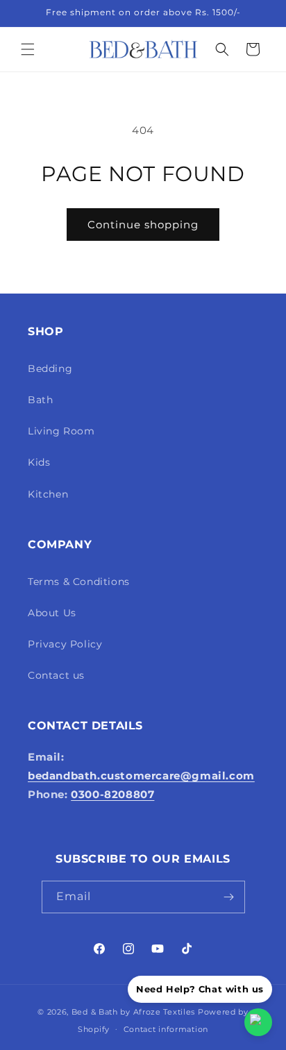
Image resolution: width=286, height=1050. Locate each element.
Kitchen (48, 494)
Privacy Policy (65, 644)
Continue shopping (143, 224)
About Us (52, 613)
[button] (27, 49)
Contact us (56, 675)
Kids (39, 462)
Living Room (61, 431)
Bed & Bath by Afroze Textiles (133, 1012)
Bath (40, 399)
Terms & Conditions (79, 581)
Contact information (166, 1029)
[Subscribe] (229, 897)
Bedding (50, 368)
